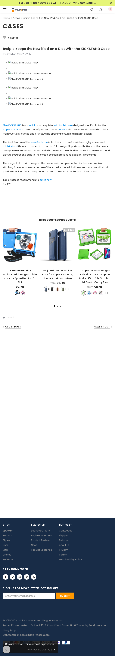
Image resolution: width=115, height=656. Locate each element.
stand (10, 317)
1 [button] (54, 306)
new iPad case (39, 142)
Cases (16, 18)
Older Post (13, 326)
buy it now (46, 180)
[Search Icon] (91, 9)
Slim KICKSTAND (12, 125)
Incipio (32, 125)
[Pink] (23, 293)
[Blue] (17, 293)
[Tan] (57, 289)
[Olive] (63, 289)
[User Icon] (100, 9)
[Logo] (19, 10)
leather (63, 129)
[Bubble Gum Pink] (95, 293)
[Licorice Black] (100, 293)
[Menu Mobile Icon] (4, 10)
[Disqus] (57, 378)
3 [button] (60, 306)
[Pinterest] (26, 577)
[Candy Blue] (89, 293)
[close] (111, 3)
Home (6, 18)
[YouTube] (33, 577)
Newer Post (102, 326)
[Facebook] (5, 577)
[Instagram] (19, 577)
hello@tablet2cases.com (35, 635)
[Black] (52, 289)
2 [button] (57, 306)
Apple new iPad (12, 129)
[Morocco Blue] (46, 289)
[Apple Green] (83, 293)
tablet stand (10, 146)
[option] (20, 261)
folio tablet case (63, 125)
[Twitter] (12, 577)
